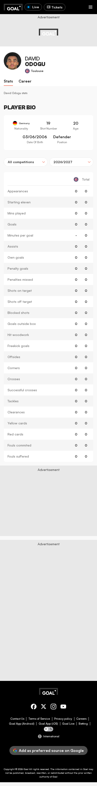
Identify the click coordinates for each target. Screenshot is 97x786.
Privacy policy (63, 718)
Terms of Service (39, 718)
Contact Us (17, 718)
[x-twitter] (43, 707)
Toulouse (37, 71)
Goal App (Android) (21, 723)
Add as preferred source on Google (51, 750)
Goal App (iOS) (48, 723)
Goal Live (68, 723)
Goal (26, 769)
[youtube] (63, 707)
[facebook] (33, 707)
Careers (81, 718)
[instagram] (53, 707)
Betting (83, 723)
